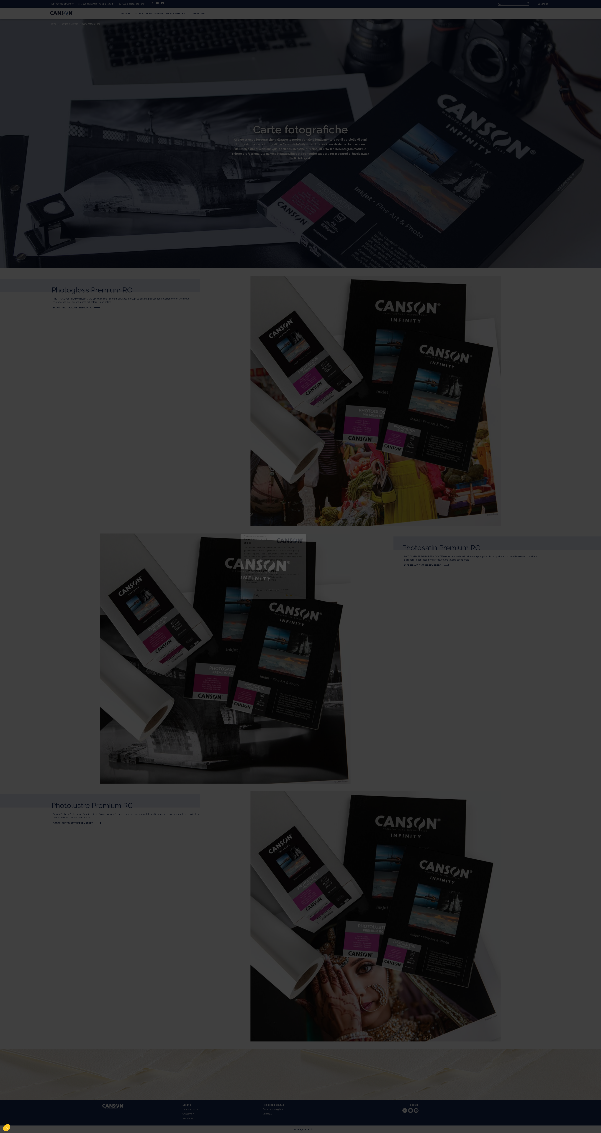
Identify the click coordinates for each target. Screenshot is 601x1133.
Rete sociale (278, 583)
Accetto (317, 595)
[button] (6, 1127)
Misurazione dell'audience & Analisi (288, 580)
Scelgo (284, 595)
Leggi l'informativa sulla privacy (284, 564)
